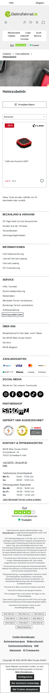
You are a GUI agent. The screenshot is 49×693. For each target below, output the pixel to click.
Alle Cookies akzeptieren (25, 689)
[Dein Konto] (37, 22)
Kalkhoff (24, 36)
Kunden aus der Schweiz (15, 226)
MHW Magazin (10, 347)
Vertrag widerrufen (13, 314)
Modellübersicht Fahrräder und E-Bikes (22, 333)
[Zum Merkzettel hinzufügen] (41, 180)
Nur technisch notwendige (25, 683)
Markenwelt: (14, 32)
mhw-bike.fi (23, 623)
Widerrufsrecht (35, 641)
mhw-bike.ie (37, 618)
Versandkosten (10, 230)
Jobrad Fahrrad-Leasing (15, 258)
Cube (28, 32)
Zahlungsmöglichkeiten (14, 235)
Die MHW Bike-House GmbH (17, 338)
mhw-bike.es (39, 614)
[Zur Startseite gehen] (24, 14)
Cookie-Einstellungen (23, 637)
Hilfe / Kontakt (10, 286)
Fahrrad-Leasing (11, 263)
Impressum (15, 650)
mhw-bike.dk (37, 623)
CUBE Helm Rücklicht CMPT (17, 161)
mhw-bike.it (23, 618)
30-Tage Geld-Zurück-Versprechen (20, 221)
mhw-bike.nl (10, 623)
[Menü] (6, 22)
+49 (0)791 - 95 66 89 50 (15, 462)
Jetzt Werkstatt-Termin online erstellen (22, 499)
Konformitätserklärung (14, 291)
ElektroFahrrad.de (24, 627)
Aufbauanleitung (11, 310)
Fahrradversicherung (13, 254)
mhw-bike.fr (10, 618)
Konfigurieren (25, 677)
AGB (36, 646)
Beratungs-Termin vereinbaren (18, 305)
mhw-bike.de (9, 614)
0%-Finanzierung (11, 268)
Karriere (7, 342)
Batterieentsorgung (14, 641)
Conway (25, 39)
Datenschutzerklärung (20, 646)
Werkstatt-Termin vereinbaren (17, 300)
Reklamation (9, 296)
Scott (38, 32)
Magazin (40, 3)
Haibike (11, 36)
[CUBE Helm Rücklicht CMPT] (24, 142)
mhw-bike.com (24, 614)
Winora (37, 36)
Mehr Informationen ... (24, 672)
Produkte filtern (26, 104)
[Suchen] (24, 22)
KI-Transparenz (31, 650)
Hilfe (11, 3)
